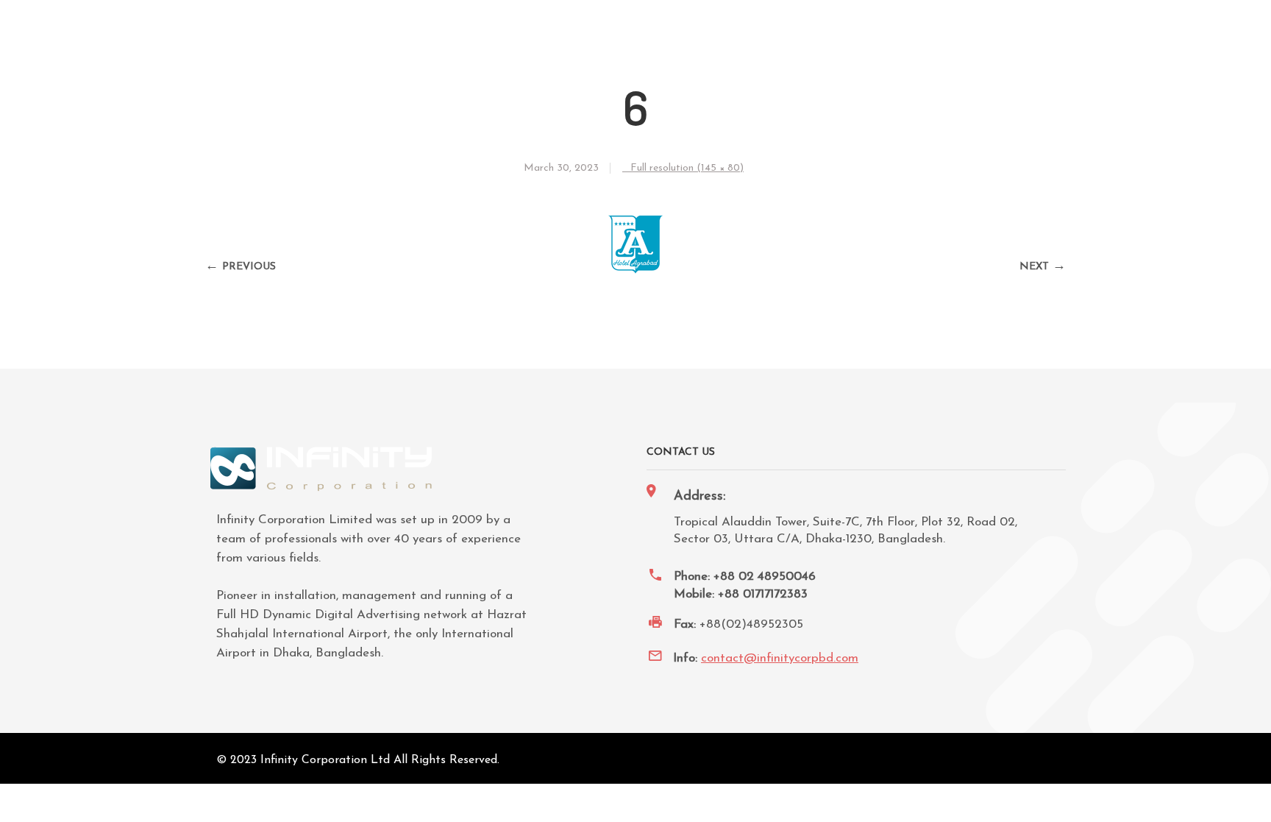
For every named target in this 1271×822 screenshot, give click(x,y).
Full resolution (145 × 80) (687, 168)
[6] (636, 270)
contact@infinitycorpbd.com (779, 658)
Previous (249, 266)
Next (1034, 266)
